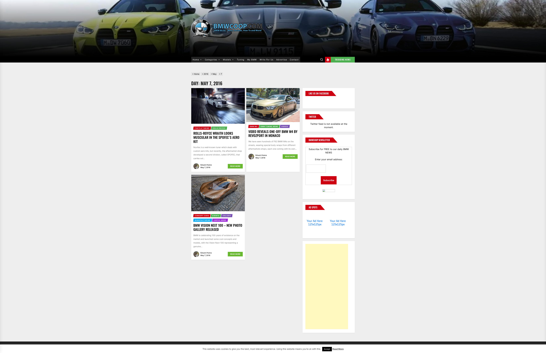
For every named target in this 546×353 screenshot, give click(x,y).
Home (196, 59)
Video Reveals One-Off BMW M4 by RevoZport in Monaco (272, 133)
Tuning (240, 59)
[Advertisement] (326, 286)
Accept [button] (327, 349)
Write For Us (266, 59)
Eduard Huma (206, 165)
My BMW (252, 59)
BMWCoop (314, 100)
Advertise (281, 59)
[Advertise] (315, 215)
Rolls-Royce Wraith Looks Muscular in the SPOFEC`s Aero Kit (216, 137)
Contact (294, 59)
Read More (235, 166)
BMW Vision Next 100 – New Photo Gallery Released (217, 227)
